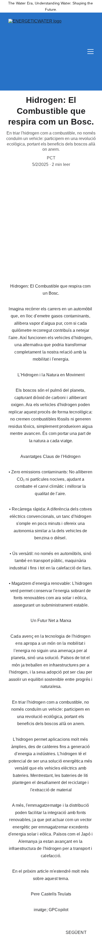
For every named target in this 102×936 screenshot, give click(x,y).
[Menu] (90, 51)
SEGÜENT (76, 932)
